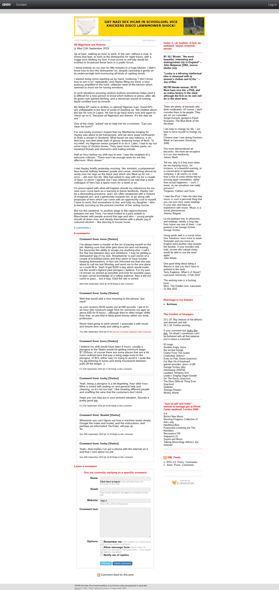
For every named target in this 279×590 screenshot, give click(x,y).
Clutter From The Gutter (177, 352)
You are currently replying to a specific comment (115, 472)
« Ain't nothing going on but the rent (92, 40)
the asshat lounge (173, 350)
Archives (172, 304)
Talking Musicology (174, 442)
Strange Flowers (172, 389)
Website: (93, 500)
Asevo (107, 588)
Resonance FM (172, 433)
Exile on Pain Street (175, 358)
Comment (86, 239)
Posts (180, 462)
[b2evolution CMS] (183, 484)
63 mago (168, 344)
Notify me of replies (116, 555)
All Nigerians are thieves (90, 44)
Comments (191, 462)
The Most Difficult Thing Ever (180, 381)
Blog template (95, 588)
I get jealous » (149, 40)
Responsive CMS (118, 588)
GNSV (6, 4)
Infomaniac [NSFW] (174, 370)
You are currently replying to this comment (131, 332)
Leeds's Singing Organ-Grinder (180, 375)
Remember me (112, 541)
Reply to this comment (123, 284)
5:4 (165, 413)
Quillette (168, 387)
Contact (21, 4)
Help (85, 588)
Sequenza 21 (171, 436)
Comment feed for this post (117, 574)
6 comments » (82, 227)
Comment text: (89, 509)
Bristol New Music (174, 416)
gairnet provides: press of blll (179, 364)
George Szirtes (172, 367)
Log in (272, 4)
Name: (94, 478)
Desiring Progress (173, 419)
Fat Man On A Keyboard (177, 361)
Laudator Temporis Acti (176, 372)
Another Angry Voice (175, 347)
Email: (95, 489)
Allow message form (116, 547)
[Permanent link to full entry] (75, 48)
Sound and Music (173, 439)
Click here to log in (110, 482)
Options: (93, 541)
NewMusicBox (171, 425)
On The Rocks (172, 378)
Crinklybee (169, 355)
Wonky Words (171, 392)
